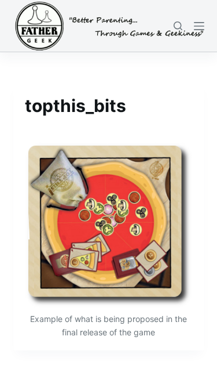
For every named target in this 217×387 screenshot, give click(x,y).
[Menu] (199, 26)
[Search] (178, 25)
